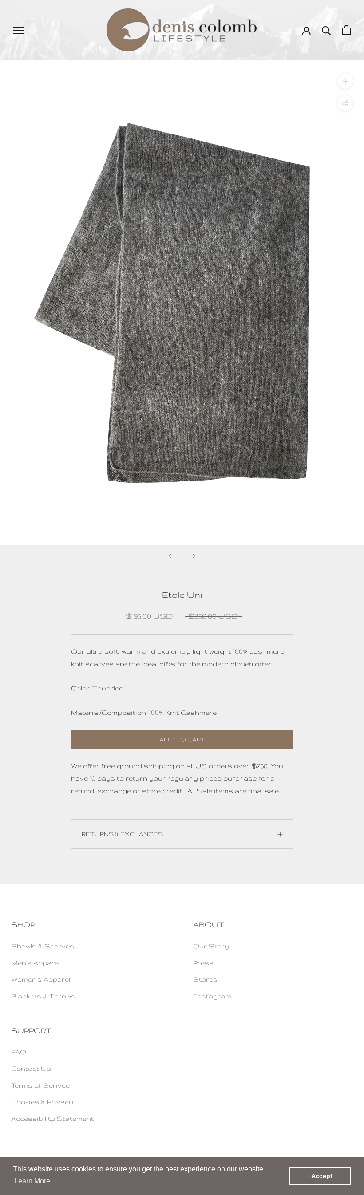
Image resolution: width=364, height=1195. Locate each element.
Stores (205, 979)
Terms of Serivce (40, 1085)
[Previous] (170, 556)
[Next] (194, 556)
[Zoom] (345, 81)
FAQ (18, 1052)
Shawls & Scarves (42, 946)
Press (203, 962)
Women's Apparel (40, 979)
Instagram (212, 996)
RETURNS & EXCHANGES (122, 834)
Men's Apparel (35, 962)
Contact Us (31, 1068)
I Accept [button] (320, 1175)
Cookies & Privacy (42, 1101)
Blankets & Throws (43, 996)
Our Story (211, 946)
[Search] (326, 30)
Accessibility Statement (52, 1118)
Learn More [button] (32, 1181)
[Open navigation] (18, 30)
